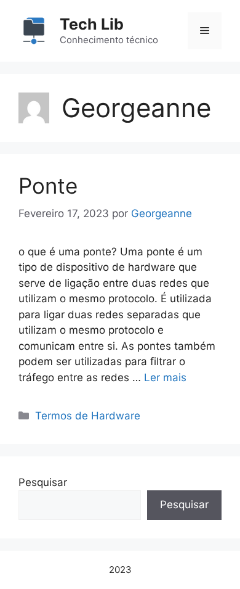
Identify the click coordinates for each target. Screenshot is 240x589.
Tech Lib (92, 24)
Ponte (48, 186)
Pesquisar (42, 482)
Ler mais (165, 377)
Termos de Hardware (87, 416)
